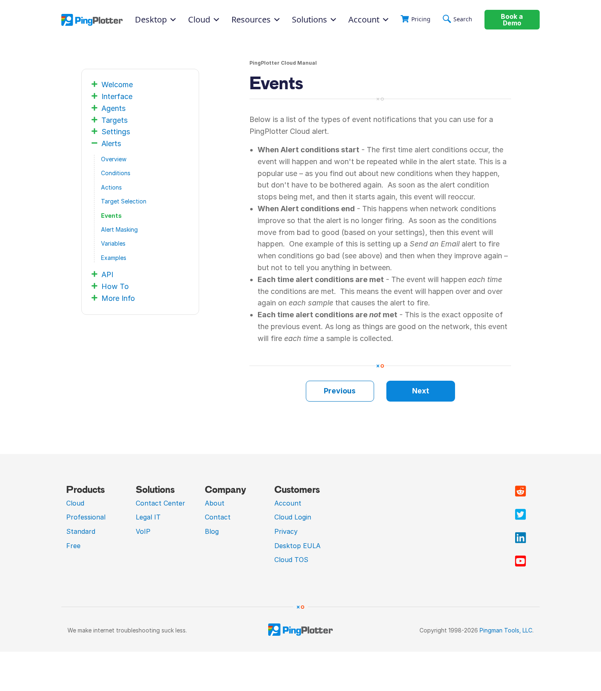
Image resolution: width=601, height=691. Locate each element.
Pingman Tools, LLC (506, 630)
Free (73, 546)
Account (363, 20)
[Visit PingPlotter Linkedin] (520, 538)
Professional (85, 517)
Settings (115, 131)
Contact (218, 517)
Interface (116, 96)
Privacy (286, 531)
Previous (340, 390)
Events (111, 215)
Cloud (75, 503)
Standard (80, 531)
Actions (111, 187)
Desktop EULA (297, 546)
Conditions (115, 172)
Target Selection (123, 201)
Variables (113, 243)
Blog (212, 531)
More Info (118, 298)
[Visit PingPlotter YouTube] (520, 561)
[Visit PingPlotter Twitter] (520, 514)
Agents (113, 108)
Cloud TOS (291, 560)
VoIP (143, 531)
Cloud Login (292, 517)
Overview (113, 159)
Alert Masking (119, 229)
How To (115, 286)
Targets (114, 120)
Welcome (117, 84)
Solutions (309, 20)
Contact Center (160, 503)
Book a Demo (512, 20)
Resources (251, 20)
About (214, 503)
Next (420, 390)
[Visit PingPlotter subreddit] (520, 491)
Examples (113, 257)
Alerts (111, 143)
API (107, 274)
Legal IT (148, 517)
